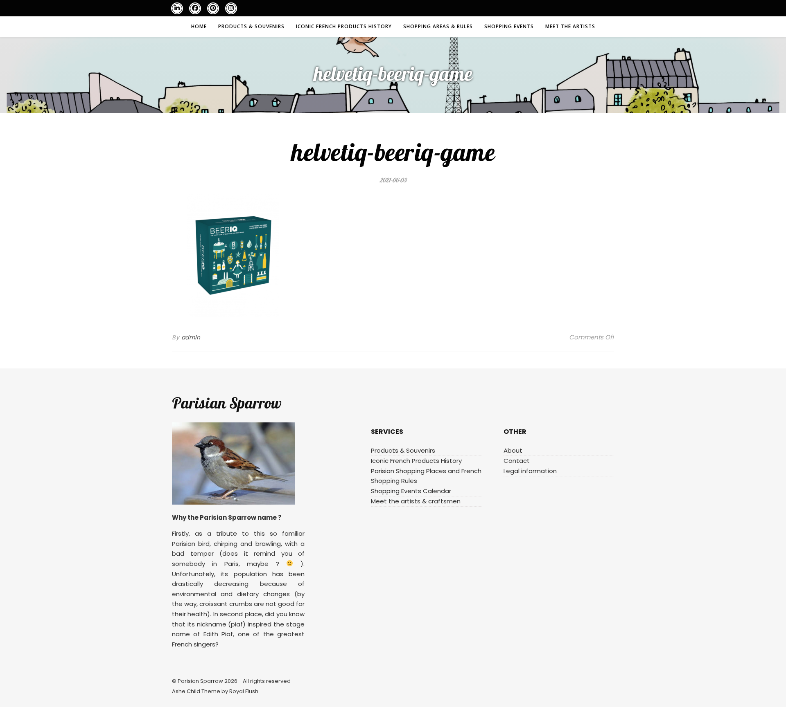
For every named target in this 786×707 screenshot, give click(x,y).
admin (191, 337)
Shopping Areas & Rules (438, 26)
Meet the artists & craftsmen (416, 501)
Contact (517, 460)
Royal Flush (243, 691)
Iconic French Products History (344, 26)
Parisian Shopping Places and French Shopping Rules (426, 476)
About (513, 450)
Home (199, 26)
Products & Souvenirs (251, 26)
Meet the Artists (570, 26)
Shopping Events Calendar (411, 491)
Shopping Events (509, 26)
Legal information (530, 471)
